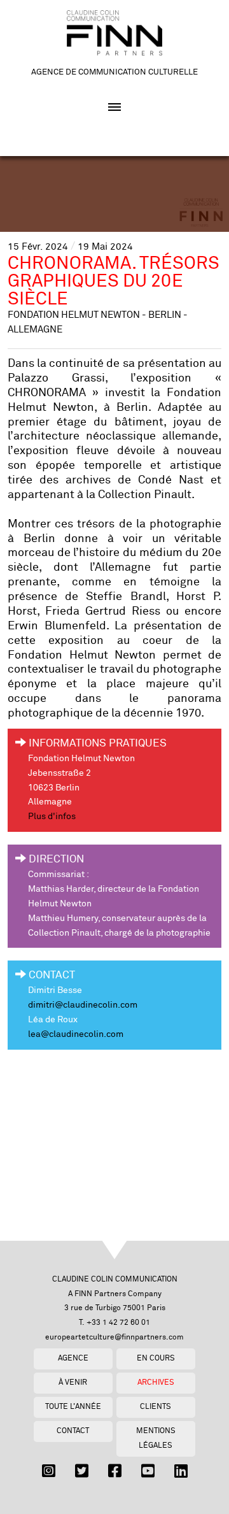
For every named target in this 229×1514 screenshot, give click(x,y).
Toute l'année (73, 1407)
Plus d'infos (52, 816)
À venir (73, 1382)
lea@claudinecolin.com (75, 1034)
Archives (155, 1382)
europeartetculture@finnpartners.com (114, 1337)
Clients (155, 1407)
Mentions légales (156, 1438)
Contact (73, 1431)
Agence (73, 1358)
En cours (156, 1358)
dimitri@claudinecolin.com (82, 1005)
